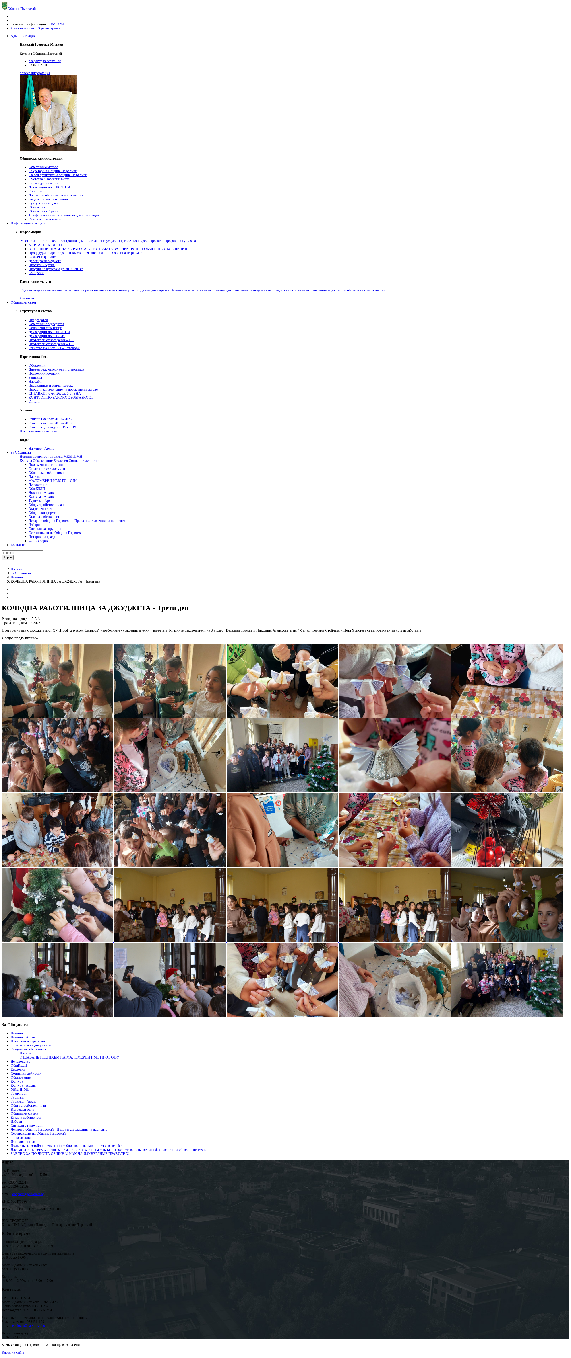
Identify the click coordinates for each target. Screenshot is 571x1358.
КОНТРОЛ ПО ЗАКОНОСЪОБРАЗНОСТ (61, 397)
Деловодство (38, 484)
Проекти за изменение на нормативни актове (63, 389)
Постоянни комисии (44, 373)
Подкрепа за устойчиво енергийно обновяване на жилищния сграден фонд (68, 1145)
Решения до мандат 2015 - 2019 (52, 427)
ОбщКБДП (37, 488)
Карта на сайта (13, 1352)
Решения (35, 377)
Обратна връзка (48, 28)
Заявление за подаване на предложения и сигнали (271, 290)
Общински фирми (42, 513)
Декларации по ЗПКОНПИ (49, 187)
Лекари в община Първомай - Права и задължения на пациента (77, 521)
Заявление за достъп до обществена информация (348, 290)
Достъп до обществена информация (56, 195)
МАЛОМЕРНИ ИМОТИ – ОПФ (53, 480)
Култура (26, 460)
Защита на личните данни (48, 199)
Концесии (36, 273)
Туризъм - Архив (41, 501)
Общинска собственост (46, 472)
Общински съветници (45, 328)
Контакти (27, 298)
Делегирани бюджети (45, 261)
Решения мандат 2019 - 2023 (50, 419)
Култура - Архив (41, 496)
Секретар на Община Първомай (53, 171)
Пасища (35, 476)
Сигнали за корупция (45, 529)
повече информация (35, 73)
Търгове (124, 241)
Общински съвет (23, 302)
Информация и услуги (28, 223)
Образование (43, 460)
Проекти (156, 241)
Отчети (34, 401)
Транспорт (41, 456)
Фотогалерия (38, 541)
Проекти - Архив (42, 265)
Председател (38, 320)
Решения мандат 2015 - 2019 (50, 423)
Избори (34, 525)
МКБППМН (73, 456)
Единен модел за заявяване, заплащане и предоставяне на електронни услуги (79, 290)
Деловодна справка (155, 290)
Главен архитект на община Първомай (58, 175)
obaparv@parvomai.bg (45, 61)
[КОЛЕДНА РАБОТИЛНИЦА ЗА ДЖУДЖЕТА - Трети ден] (58, 716)
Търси (8, 557)
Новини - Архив (41, 492)
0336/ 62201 (55, 24)
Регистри (36, 191)
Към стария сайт (23, 28)
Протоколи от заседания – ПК (51, 344)
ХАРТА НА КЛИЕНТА (47, 245)
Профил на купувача (180, 241)
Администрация (23, 36)
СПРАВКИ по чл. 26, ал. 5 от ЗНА (55, 393)
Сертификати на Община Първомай (56, 533)
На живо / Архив (41, 448)
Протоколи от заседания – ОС (51, 340)
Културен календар (43, 203)
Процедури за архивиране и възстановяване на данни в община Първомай (85, 253)
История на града (42, 537)
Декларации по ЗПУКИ (47, 336)
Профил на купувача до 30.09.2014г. (56, 269)
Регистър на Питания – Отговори (54, 348)
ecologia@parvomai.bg (28, 1325)
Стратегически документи (49, 468)
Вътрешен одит (40, 509)
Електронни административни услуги (87, 241)
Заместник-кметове (43, 167)
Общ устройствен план (46, 505)
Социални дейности (84, 460)
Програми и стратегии (46, 464)
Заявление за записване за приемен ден (201, 290)
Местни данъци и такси (39, 241)
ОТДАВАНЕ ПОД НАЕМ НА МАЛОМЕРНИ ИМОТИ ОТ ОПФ (69, 1057)
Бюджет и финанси (43, 257)
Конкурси (140, 241)
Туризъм (56, 456)
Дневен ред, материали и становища (56, 369)
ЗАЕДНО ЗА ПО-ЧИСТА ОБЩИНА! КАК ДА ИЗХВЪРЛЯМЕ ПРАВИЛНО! (70, 1153)
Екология (61, 460)
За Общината (21, 452)
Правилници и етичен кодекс (51, 385)
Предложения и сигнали (38, 431)
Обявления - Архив (43, 211)
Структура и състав (43, 183)
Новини (26, 456)
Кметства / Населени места (49, 179)
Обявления (37, 207)
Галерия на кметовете (45, 219)
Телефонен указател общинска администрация (64, 215)
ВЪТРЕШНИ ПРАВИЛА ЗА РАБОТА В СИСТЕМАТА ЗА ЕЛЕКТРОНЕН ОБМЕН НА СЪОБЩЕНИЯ (108, 249)
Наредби (35, 381)
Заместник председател (46, 324)
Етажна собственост (44, 517)
